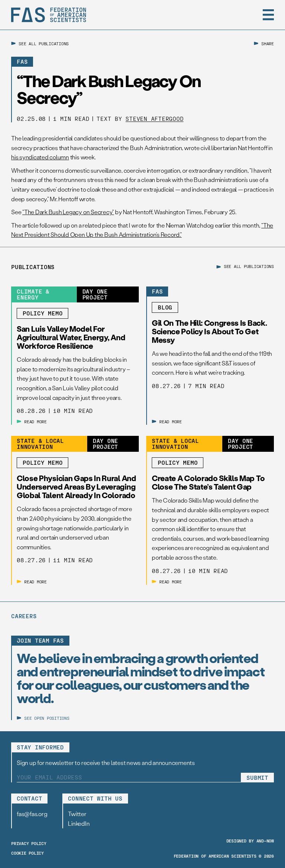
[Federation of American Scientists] (48, 14)
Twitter (77, 814)
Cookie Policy (27, 852)
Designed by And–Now (250, 840)
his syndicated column (40, 157)
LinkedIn (78, 823)
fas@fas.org (32, 814)
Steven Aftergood (154, 118)
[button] (268, 14)
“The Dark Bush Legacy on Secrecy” (68, 212)
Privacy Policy (28, 843)
